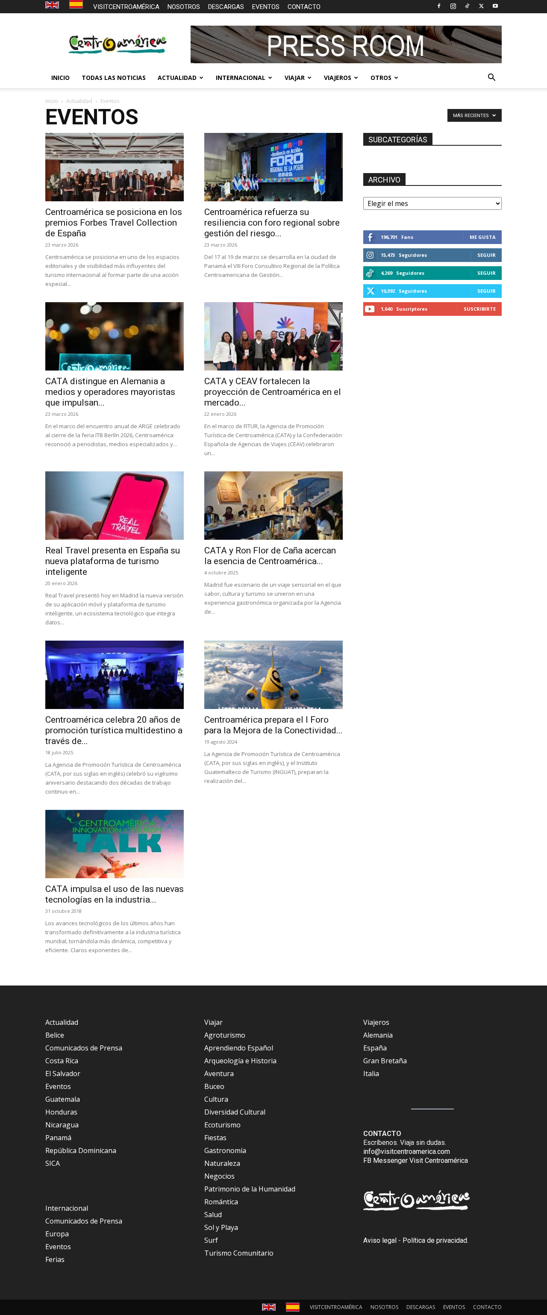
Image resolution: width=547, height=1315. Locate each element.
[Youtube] (495, 6)
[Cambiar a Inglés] (53, 5)
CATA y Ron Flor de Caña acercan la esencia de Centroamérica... (270, 555)
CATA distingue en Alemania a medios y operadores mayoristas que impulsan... (110, 392)
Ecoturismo (222, 1125)
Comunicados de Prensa (83, 1048)
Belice (54, 1035)
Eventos (58, 1086)
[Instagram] (453, 6)
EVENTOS (265, 7)
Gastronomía (225, 1150)
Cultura (216, 1099)
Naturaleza (222, 1163)
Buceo (214, 1086)
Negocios (219, 1176)
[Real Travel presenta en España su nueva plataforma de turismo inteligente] (114, 505)
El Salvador (62, 1073)
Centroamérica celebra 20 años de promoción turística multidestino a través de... (113, 730)
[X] (481, 6)
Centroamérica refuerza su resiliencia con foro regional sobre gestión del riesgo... (272, 222)
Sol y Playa (221, 1227)
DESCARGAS (226, 7)
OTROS (381, 78)
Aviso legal (380, 1240)
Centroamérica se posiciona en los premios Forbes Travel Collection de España (113, 222)
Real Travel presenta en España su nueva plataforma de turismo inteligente (112, 561)
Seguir (486, 255)
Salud (213, 1214)
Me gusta (483, 237)
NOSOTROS (184, 7)
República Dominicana (80, 1150)
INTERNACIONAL (240, 78)
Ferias (55, 1259)
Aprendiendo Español (238, 1048)
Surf (211, 1240)
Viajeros (376, 1022)
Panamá (58, 1137)
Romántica (221, 1201)
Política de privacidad (435, 1240)
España (375, 1048)
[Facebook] (438, 6)
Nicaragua (62, 1125)
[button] (491, 78)
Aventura (219, 1073)
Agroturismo (224, 1035)
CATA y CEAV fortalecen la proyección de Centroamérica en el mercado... (272, 392)
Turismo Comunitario (239, 1253)
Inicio (51, 101)
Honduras (61, 1112)
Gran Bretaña (385, 1060)
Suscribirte (480, 309)
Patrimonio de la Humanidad (249, 1189)
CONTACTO (304, 7)
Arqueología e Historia (240, 1060)
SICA (52, 1163)
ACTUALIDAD (177, 78)
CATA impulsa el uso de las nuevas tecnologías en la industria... (114, 894)
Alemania (378, 1035)
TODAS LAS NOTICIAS (114, 78)
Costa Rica (61, 1060)
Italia (371, 1073)
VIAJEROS (337, 78)
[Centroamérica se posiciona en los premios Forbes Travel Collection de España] (114, 167)
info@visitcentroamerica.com (406, 1151)
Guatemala (62, 1099)
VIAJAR (295, 78)
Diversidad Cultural (234, 1112)
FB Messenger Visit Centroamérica (415, 1160)
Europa (57, 1234)
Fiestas (215, 1137)
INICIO (60, 78)
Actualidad (79, 101)
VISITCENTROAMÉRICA (126, 7)
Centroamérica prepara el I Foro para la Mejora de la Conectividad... (273, 725)
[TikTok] (467, 6)
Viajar (213, 1022)
